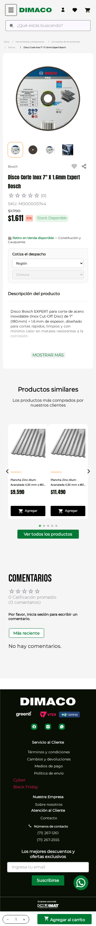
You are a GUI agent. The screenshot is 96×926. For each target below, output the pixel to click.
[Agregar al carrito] (27, 511)
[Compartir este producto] (84, 166)
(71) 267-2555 (48, 839)
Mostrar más (48, 355)
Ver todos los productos (48, 534)
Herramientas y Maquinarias (30, 41)
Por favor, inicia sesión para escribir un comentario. (42, 616)
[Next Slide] (88, 471)
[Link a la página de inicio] (6, 41)
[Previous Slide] (7, 471)
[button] (48, 293)
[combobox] (48, 25)
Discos (11, 47)
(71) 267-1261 (48, 833)
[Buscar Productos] (11, 25)
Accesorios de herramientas (66, 41)
